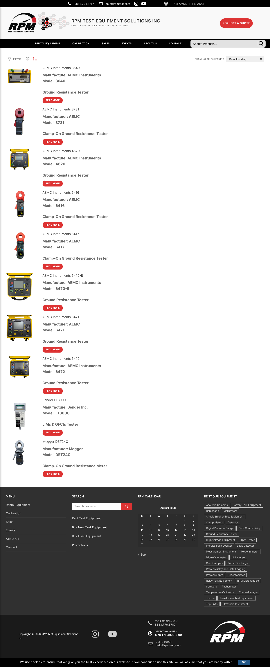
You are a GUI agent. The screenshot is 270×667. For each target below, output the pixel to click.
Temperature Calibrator (220, 592)
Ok (244, 662)
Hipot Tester (247, 539)
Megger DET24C (55, 442)
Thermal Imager (248, 592)
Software (211, 586)
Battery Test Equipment (247, 504)
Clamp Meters (214, 522)
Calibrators (230, 510)
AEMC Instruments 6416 (60, 192)
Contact (11, 547)
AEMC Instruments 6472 (61, 358)
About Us (12, 539)
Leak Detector (245, 545)
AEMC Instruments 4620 (61, 151)
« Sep (142, 554)
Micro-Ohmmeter (216, 557)
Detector (233, 522)
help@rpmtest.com (117, 4)
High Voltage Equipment (220, 539)
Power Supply (214, 574)
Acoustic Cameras (217, 504)
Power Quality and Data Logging (225, 569)
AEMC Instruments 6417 (60, 234)
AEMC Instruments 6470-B (62, 275)
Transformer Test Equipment (236, 598)
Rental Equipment (18, 505)
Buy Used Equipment (86, 536)
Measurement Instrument (221, 551)
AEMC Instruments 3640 (61, 68)
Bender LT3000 (54, 400)
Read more (53, 100)
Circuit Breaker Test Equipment (224, 516)
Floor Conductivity (249, 528)
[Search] (126, 506)
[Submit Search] (261, 44)
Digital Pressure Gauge (219, 528)
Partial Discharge (238, 563)
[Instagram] (136, 4)
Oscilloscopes (214, 563)
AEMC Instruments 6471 (60, 317)
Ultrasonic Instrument (235, 604)
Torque (210, 598)
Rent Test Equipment (86, 518)
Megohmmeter (249, 551)
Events (10, 530)
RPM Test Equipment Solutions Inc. (116, 21)
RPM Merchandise (248, 580)
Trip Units (211, 604)
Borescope (212, 510)
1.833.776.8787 (84, 4)
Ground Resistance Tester (221, 534)
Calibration (13, 513)
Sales (9, 522)
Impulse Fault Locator (219, 545)
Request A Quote (236, 23)
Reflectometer (236, 574)
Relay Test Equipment (219, 580)
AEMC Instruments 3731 (60, 109)
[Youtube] (144, 4)
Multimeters (238, 557)
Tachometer (229, 586)
